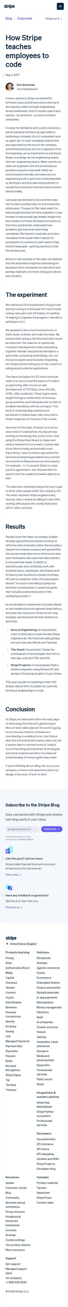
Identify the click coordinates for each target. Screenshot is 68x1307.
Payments (12, 1051)
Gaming (41, 1037)
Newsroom (43, 1192)
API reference (45, 1144)
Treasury (11, 1089)
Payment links (14, 1046)
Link (8, 1036)
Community (13, 1197)
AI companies (45, 1022)
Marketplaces (45, 1002)
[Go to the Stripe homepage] (10, 938)
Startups (42, 963)
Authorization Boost (18, 967)
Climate (10, 987)
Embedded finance (48, 982)
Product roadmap (47, 1183)
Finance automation (49, 987)
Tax (8, 1080)
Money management (49, 1007)
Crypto (10, 997)
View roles (12, 874)
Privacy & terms (15, 1211)
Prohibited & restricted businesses (13, 1221)
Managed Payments (18, 1041)
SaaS (40, 1017)
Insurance (42, 1051)
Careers (41, 1187)
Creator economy (47, 1027)
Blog (9, 18)
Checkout (11, 982)
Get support (13, 1264)
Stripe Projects (46, 1163)
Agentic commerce (48, 967)
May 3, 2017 (13, 75)
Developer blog (46, 1168)
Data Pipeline (13, 1002)
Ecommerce (44, 977)
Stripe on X (52, 18)
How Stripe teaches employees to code (27, 51)
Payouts (11, 1056)
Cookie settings (15, 1240)
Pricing (10, 958)
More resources (15, 1249)
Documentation (46, 1139)
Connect (11, 992)
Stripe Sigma (13, 1075)
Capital (10, 977)
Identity (10, 1021)
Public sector (45, 1079)
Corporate (24, 18)
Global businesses (48, 992)
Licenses (11, 1230)
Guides (10, 1183)
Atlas (9, 963)
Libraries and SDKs (48, 1159)
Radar (9, 1061)
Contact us (13, 907)
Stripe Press (44, 1197)
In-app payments (47, 997)
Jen (50, 355)
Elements (11, 1007)
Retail (40, 1084)
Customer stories (16, 1187)
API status (43, 1149)
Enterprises (44, 958)
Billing (9, 972)
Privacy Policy (26, 839)
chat (44, 774)
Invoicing (11, 1026)
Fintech (41, 1032)
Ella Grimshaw (26, 85)
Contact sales (45, 1202)
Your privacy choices (18, 1245)
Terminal (11, 1085)
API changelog (45, 1154)
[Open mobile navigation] (60, 6)
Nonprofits (43, 1065)
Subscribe (50, 829)
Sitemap (11, 1235)
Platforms (43, 1012)
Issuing (10, 1031)
